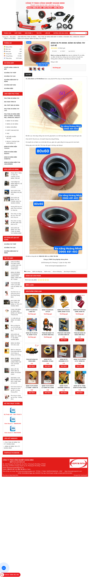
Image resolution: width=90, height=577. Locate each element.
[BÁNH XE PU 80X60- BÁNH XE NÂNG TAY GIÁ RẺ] (36, 53)
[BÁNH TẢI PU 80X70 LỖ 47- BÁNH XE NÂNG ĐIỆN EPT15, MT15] (79, 351)
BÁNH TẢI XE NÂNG (12, 121)
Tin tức (39, 33)
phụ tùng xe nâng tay (70, 271)
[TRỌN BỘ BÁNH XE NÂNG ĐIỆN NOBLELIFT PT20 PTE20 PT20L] (31, 351)
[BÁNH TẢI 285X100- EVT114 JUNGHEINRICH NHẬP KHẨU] (47, 301)
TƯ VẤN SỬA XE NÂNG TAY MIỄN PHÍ (15, 320)
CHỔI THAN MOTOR (13, 130)
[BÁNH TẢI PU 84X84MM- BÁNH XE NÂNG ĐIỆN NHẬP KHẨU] (63, 377)
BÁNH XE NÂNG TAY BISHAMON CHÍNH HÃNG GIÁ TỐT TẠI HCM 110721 (16, 362)
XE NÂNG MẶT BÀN (10, 85)
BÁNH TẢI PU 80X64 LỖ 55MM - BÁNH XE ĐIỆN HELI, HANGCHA (31, 387)
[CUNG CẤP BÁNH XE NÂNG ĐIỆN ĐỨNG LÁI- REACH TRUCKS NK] (6, 312)
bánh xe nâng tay (37, 271)
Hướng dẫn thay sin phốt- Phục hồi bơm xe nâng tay (16, 208)
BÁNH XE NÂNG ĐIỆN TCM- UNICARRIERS (12, 163)
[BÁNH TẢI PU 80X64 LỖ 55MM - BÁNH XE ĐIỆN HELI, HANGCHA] (31, 377)
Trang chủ (7, 33)
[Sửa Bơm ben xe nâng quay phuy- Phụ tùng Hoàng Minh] (6, 295)
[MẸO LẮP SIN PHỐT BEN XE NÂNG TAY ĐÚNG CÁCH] (6, 372)
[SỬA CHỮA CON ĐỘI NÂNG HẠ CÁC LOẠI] (6, 194)
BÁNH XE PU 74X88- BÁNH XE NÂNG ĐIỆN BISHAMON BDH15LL (79, 387)
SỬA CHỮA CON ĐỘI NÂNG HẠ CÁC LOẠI (16, 192)
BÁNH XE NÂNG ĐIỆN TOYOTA (10, 147)
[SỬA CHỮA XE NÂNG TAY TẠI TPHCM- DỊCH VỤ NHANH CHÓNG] (6, 201)
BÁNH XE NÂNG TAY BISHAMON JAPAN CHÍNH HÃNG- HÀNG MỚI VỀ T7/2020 (16, 276)
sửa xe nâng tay (57, 271)
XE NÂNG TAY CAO (9, 76)
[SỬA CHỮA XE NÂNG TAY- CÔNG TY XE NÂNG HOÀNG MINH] (6, 337)
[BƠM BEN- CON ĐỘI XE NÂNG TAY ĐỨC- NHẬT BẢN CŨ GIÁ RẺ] (6, 381)
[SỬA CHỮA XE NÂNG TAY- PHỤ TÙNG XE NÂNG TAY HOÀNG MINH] (6, 231)
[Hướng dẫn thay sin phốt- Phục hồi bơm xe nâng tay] (6, 210)
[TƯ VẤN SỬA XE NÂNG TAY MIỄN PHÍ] (6, 321)
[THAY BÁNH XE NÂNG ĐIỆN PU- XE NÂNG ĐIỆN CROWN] (6, 185)
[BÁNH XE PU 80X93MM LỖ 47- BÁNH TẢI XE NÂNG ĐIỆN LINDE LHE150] (63, 351)
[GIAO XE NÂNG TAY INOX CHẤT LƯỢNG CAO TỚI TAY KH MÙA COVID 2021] (6, 265)
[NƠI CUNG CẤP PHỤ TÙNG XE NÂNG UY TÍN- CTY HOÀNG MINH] (6, 304)
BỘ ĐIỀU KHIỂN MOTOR (11, 137)
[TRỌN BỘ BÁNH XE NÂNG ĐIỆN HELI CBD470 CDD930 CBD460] (79, 324)
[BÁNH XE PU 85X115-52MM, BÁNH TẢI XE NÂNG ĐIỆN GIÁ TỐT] (63, 301)
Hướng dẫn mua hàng (61, 33)
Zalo (3, 568)
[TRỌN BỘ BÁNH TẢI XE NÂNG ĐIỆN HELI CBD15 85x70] (47, 324)
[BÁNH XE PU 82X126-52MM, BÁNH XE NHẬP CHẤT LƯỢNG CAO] (79, 301)
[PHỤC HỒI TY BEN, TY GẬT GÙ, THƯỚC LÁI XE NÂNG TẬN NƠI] (6, 176)
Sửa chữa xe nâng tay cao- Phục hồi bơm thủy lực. (16, 215)
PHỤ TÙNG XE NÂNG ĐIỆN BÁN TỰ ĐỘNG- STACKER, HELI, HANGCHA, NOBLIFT (12, 115)
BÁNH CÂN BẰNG (12, 127)
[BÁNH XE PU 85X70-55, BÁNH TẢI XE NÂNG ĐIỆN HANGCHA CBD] (31, 324)
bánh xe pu (47, 271)
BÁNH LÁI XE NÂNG (12, 124)
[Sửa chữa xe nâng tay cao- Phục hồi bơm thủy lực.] (6, 217)
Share (55, 51)
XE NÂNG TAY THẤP (10, 72)
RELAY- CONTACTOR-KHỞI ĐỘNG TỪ (13, 142)
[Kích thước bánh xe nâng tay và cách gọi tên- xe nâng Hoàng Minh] (6, 390)
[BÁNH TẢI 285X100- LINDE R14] (31, 301)
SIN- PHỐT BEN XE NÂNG (11, 105)
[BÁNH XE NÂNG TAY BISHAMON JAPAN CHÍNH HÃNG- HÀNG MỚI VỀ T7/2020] (6, 275)
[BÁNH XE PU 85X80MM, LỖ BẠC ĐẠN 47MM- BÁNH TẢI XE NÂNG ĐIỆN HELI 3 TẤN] (47, 351)
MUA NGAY (64, 339)
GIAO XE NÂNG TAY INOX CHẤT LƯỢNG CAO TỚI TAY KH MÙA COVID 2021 (16, 265)
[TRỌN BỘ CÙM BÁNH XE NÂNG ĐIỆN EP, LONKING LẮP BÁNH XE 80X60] (63, 324)
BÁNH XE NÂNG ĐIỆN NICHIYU (10, 152)
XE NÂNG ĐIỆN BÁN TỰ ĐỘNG (11, 80)
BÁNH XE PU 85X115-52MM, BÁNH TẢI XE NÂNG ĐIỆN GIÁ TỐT (63, 311)
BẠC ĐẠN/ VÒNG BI (10, 101)
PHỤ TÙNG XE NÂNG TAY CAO (11, 109)
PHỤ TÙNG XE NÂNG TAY (11, 98)
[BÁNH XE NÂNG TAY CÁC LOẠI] (6, 346)
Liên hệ (47, 33)
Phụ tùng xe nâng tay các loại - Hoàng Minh (16, 397)
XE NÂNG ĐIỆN (8, 88)
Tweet (63, 51)
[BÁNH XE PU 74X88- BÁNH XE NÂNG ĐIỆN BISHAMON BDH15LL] (79, 377)
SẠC (8, 133)
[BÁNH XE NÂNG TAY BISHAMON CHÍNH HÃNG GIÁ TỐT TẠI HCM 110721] (6, 362)
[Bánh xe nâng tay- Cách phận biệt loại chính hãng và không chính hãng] (6, 353)
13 (61, 48)
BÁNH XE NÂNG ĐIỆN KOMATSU (10, 158)
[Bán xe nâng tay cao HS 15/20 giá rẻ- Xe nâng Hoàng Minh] (6, 328)
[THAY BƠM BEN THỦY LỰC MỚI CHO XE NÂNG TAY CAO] (6, 286)
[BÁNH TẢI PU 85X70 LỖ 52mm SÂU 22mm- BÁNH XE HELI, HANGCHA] (47, 377)
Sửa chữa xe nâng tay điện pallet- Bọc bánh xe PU (16, 222)
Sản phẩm (28, 33)
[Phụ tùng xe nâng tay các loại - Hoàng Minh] (6, 399)
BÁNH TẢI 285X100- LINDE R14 (32, 310)
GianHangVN (84, 475)
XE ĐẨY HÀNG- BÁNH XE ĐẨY (11, 68)
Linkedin (72, 51)
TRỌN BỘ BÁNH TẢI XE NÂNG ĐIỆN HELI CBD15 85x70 (48, 334)
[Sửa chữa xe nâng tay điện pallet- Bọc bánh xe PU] (6, 224)
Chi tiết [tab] (28, 74)
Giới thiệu (18, 33)
